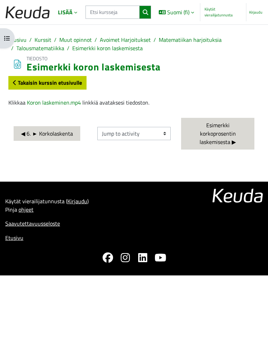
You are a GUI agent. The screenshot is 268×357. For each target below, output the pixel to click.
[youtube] (160, 258)
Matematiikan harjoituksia (190, 40)
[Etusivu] (28, 12)
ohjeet (26, 209)
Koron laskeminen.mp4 (54, 102)
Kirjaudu (255, 12)
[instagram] (125, 258)
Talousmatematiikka (40, 48)
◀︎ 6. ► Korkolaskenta (47, 133)
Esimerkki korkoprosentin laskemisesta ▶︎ (218, 133)
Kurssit (43, 40)
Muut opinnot (75, 40)
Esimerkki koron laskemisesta (107, 48)
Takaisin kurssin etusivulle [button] (49, 82)
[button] (176, 12)
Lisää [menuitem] (65, 12)
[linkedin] (142, 258)
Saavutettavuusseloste (32, 223)
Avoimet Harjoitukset (125, 40)
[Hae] (145, 12)
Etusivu (17, 40)
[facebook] (108, 258)
